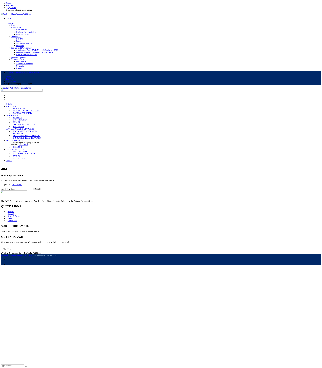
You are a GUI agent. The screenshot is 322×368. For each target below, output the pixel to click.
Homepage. (17, 184)
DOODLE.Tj (51, 255)
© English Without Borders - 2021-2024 (17, 255)
